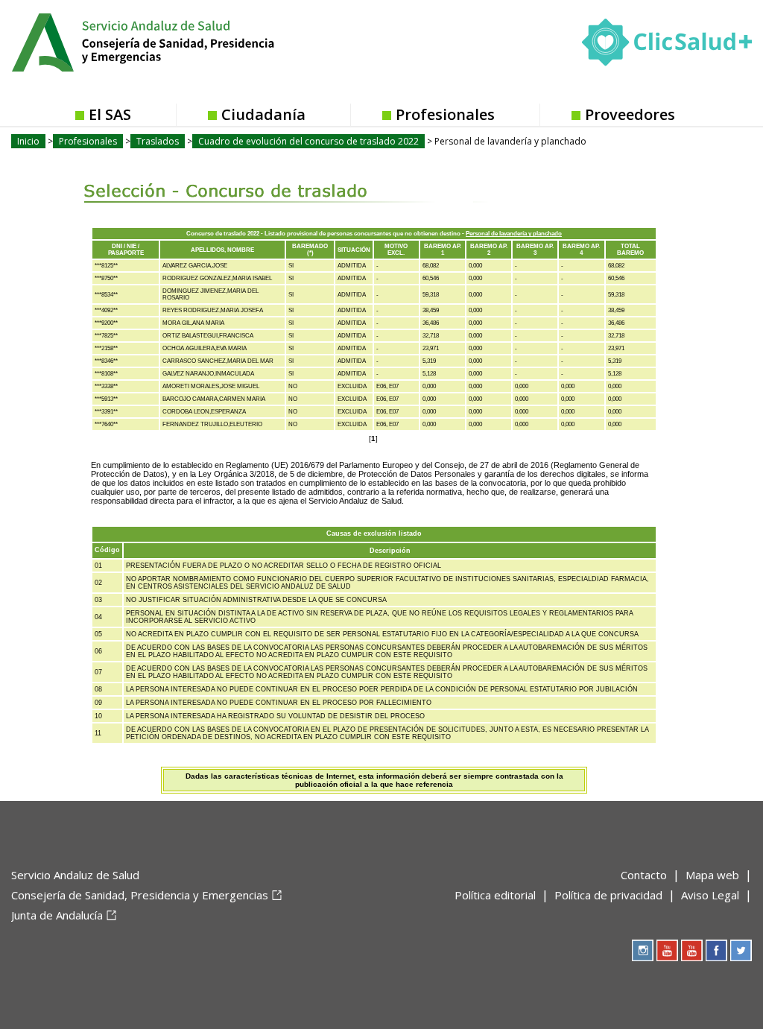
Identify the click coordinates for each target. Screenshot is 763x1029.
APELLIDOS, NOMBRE (222, 250)
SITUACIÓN (354, 250)
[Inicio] (179, 41)
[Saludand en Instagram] (642, 950)
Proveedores (630, 114)
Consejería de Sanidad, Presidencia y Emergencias (139, 894)
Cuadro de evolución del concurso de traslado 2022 (308, 141)
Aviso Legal (710, 894)
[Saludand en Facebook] (716, 950)
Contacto (644, 874)
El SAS (110, 114)
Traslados (157, 141)
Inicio (28, 141)
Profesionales (445, 114)
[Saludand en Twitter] (741, 950)
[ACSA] (12, 939)
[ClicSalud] (667, 45)
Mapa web (712, 874)
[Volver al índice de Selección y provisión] (241, 179)
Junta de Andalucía (57, 915)
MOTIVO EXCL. (396, 249)
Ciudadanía (263, 114)
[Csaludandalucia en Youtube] (667, 950)
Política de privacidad (608, 894)
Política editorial (495, 894)
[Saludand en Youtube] (692, 950)
